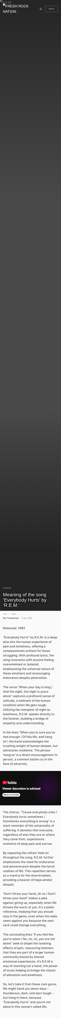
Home (5, 614)
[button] (41, 9)
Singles (7, 588)
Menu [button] (51, 9)
